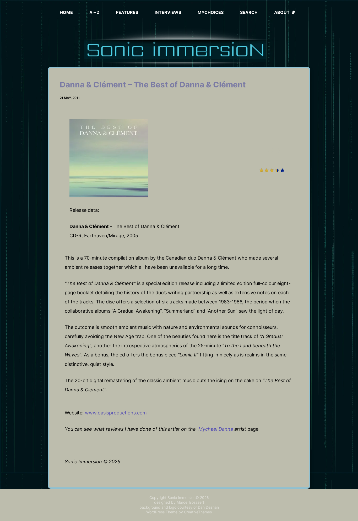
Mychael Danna (215, 429)
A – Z (94, 12)
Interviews (168, 12)
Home (66, 12)
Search (249, 12)
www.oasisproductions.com (116, 412)
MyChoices (211, 12)
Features (127, 12)
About (282, 12)
